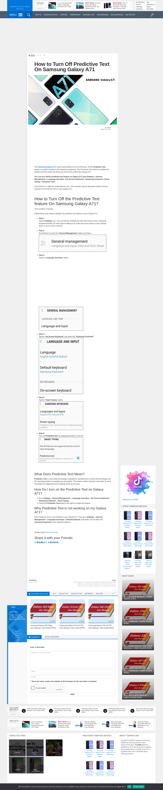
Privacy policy (138, 786)
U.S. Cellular (103, 586)
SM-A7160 (80, 584)
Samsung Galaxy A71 (47, 167)
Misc (35, 582)
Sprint (91, 586)
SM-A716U (109, 584)
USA (147, 2)
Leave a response (52, 637)
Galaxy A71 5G (89, 582)
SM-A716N (94, 584)
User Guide (149, 9)
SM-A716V (85, 586)
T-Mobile (96, 586)
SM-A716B (87, 584)
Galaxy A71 (81, 582)
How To (138, 4)
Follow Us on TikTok (130, 499)
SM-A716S (102, 584)
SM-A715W (112, 582)
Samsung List (150, 4)
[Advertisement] (81, 35)
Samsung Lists (139, 7)
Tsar (109, 127)
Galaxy (148, 7)
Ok (129, 786)
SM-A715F (105, 582)
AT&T (75, 582)
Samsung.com (51, 532)
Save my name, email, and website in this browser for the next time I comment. (64, 681)
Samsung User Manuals (139, 9)
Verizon (113, 586)
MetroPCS (98, 582)
